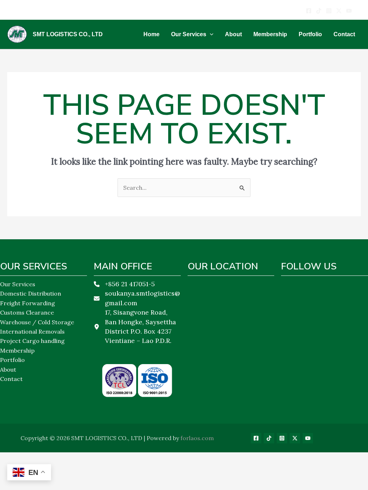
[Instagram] (329, 11)
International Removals (32, 331)
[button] (209, 34)
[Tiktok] (319, 11)
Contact (11, 378)
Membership (17, 350)
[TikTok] (269, 438)
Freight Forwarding (27, 303)
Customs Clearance (27, 312)
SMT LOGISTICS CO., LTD (68, 34)
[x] (339, 11)
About (8, 369)
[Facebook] (309, 11)
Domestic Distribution (30, 293)
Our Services (17, 284)
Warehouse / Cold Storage (37, 322)
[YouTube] (349, 11)
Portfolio (12, 359)
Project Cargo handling (32, 340)
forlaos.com (197, 438)
